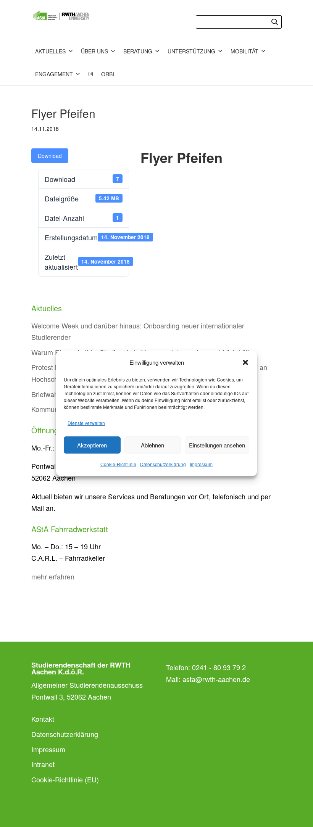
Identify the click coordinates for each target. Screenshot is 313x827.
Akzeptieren (92, 445)
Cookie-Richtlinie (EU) (65, 779)
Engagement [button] (54, 74)
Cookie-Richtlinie (118, 464)
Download (50, 155)
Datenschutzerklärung (163, 464)
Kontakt (42, 719)
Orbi (107, 74)
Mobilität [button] (244, 51)
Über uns (94, 51)
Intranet (43, 764)
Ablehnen (152, 445)
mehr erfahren (52, 576)
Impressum (201, 464)
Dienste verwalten (86, 423)
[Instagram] (90, 74)
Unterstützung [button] (191, 51)
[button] (245, 362)
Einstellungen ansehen (217, 445)
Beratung (137, 51)
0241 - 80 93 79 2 (219, 667)
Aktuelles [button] (50, 51)
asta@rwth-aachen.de (216, 679)
